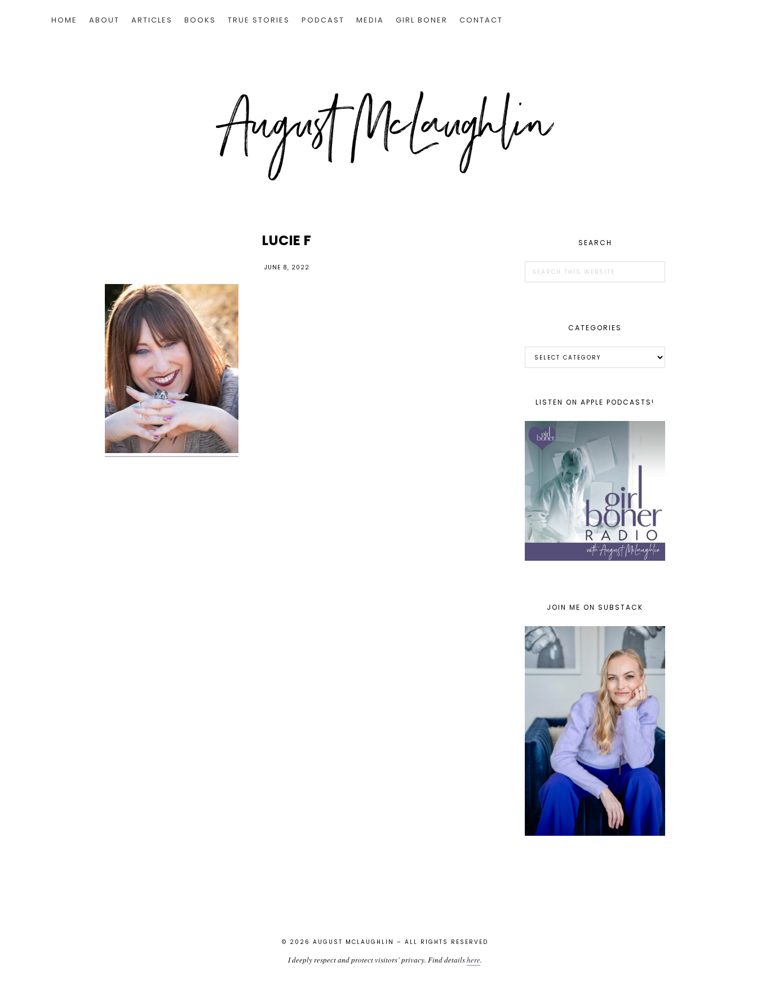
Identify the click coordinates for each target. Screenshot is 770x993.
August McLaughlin (385, 135)
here (473, 960)
